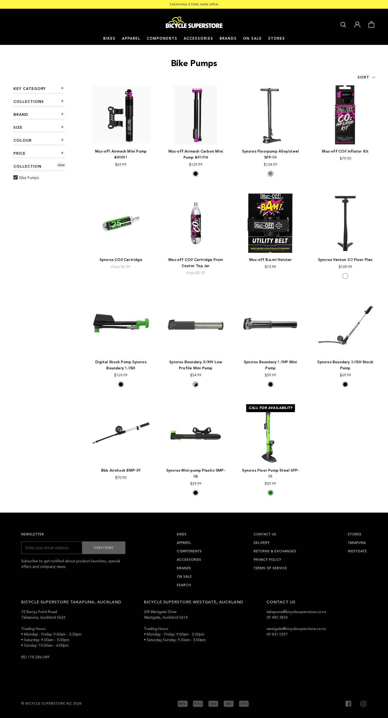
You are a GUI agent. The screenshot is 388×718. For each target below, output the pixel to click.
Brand (20, 114)
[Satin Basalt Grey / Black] (195, 384)
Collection (27, 166)
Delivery (262, 543)
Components (162, 38)
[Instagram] (363, 703)
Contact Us (265, 534)
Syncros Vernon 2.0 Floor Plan (345, 259)
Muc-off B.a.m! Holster (270, 259)
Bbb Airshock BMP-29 (121, 470)
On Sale (252, 38)
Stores (276, 38)
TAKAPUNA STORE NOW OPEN (194, 4)
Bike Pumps (29, 177)
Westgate (357, 551)
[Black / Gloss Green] (345, 276)
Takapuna (357, 543)
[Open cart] (371, 24)
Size (17, 127)
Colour (22, 140)
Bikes (109, 38)
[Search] (343, 24)
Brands (184, 568)
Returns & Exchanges (275, 551)
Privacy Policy (267, 559)
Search (184, 585)
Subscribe (103, 548)
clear (61, 165)
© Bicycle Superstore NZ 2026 (51, 703)
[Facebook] (348, 703)
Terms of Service (270, 568)
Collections (28, 101)
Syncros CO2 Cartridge (121, 259)
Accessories (198, 38)
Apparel (131, 38)
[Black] (195, 174)
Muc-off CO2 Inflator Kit (345, 151)
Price (19, 153)
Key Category (29, 88)
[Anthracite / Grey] (270, 174)
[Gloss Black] (270, 384)
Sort (363, 77)
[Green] (270, 493)
